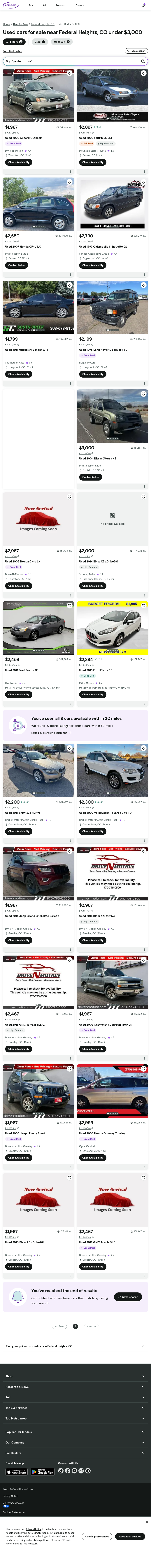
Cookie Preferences (14, 1512)
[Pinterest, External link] (88, 1470)
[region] (75, 1533)
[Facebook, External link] (67, 1470)
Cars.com (59, 1532)
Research (61, 5)
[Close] (147, 1522)
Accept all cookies (130, 1536)
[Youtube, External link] (74, 1470)
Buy (31, 5)
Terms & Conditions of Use (18, 1489)
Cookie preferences (97, 1536)
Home (6, 24)
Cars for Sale (20, 24)
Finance (80, 5)
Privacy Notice (10, 1496)
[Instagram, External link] (81, 1470)
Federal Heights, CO (43, 24)
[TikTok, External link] (61, 1470)
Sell (44, 5)
